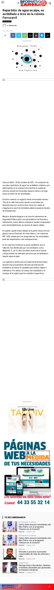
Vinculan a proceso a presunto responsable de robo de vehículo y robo (34, 554)
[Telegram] (41, 35)
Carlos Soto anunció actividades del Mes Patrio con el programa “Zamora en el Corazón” (35, 526)
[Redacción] (5, 25)
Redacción (13, 25)
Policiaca (7, 21)
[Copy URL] (47, 35)
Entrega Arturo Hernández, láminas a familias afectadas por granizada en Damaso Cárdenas (34, 567)
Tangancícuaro (24, 562)
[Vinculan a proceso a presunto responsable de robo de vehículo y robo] (10, 554)
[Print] (36, 35)
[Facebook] (18, 3)
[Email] (30, 35)
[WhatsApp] (24, 35)
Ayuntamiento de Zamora (27, 522)
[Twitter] (18, 35)
